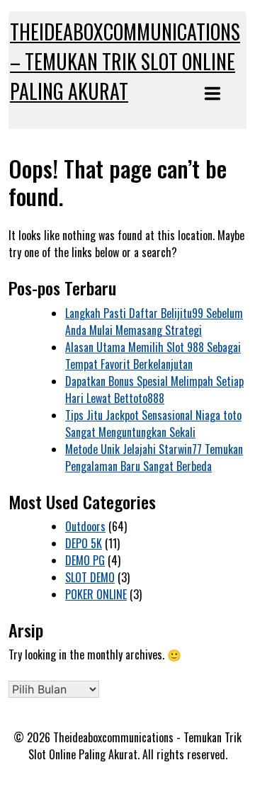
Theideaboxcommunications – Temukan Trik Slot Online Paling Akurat (125, 61)
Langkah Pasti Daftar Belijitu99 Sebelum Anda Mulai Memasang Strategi (154, 322)
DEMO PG (85, 560)
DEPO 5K (83, 543)
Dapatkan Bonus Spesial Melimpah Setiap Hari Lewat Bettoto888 (154, 390)
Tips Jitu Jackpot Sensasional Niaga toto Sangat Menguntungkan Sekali (153, 424)
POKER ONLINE (96, 594)
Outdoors (85, 526)
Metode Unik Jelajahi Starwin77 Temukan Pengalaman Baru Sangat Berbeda (154, 458)
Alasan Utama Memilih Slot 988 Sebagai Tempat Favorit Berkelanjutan (153, 356)
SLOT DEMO (90, 577)
